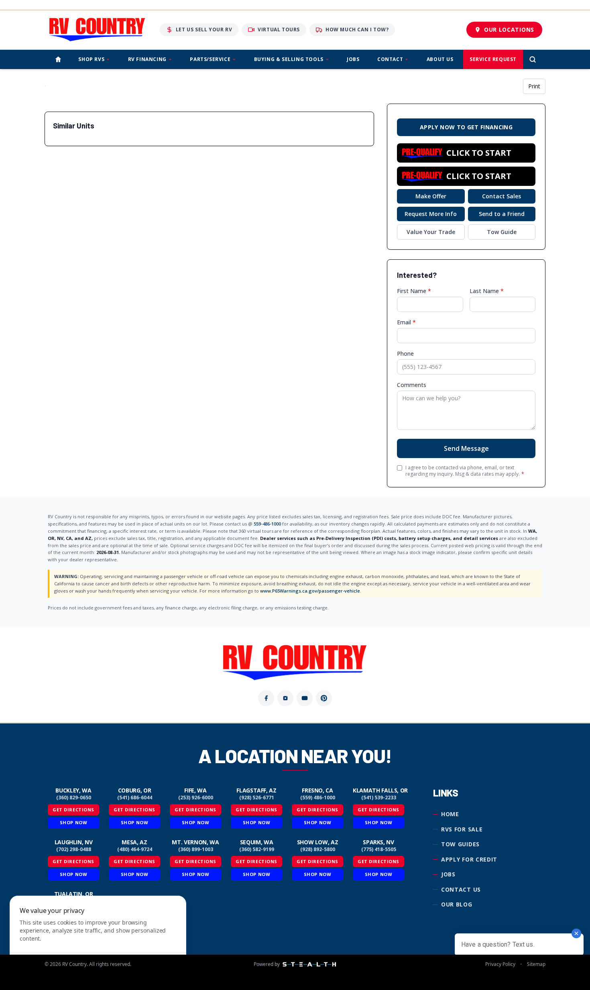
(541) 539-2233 (378, 797)
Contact (390, 59)
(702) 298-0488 (73, 849)
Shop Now (73, 822)
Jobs (353, 59)
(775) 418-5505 (378, 849)
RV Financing (147, 59)
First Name (414, 291)
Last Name (487, 291)
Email (406, 322)
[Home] (58, 59)
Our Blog (456, 904)
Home (450, 814)
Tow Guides (460, 844)
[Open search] (532, 59)
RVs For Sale (461, 829)
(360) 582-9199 (256, 849)
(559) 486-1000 (317, 797)
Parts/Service (210, 59)
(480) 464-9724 (134, 849)
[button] (466, 153)
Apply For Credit (469, 859)
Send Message (466, 448)
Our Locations (509, 29)
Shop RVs (91, 59)
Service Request (493, 59)
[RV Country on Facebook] (266, 698)
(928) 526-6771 (256, 797)
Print (534, 86)
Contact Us (461, 889)
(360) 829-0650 (73, 797)
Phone (405, 353)
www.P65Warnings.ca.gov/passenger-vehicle (310, 591)
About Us (440, 59)
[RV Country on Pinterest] (324, 698)
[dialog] (98, 938)
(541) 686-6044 (134, 797)
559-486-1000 (267, 524)
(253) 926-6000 (195, 797)
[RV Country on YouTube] (305, 698)
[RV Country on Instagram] (285, 698)
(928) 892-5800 (317, 849)
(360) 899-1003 (195, 849)
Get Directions (73, 810)
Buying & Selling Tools (288, 59)
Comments (411, 385)
